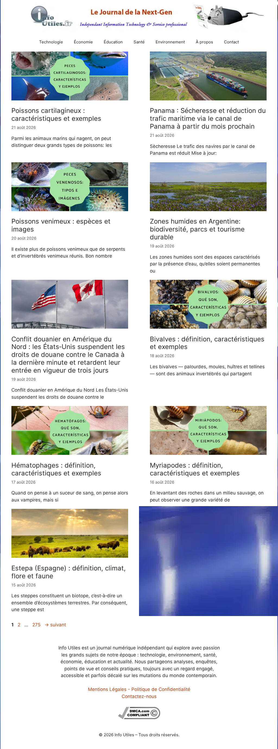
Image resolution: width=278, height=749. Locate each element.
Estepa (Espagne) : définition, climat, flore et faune (68, 572)
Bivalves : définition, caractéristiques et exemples (207, 343)
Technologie (51, 42)
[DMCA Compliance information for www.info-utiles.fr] (139, 717)
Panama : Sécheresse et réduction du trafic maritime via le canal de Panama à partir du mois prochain (208, 118)
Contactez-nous (139, 696)
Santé (139, 42)
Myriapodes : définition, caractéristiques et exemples (195, 469)
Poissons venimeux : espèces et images (60, 225)
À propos (204, 42)
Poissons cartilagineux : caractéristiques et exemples (56, 114)
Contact (231, 42)
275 (37, 624)
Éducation (113, 42)
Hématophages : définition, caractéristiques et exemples (56, 469)
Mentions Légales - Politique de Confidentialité (139, 689)
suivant (55, 624)
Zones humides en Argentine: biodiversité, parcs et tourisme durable (197, 229)
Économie (83, 42)
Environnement (170, 42)
